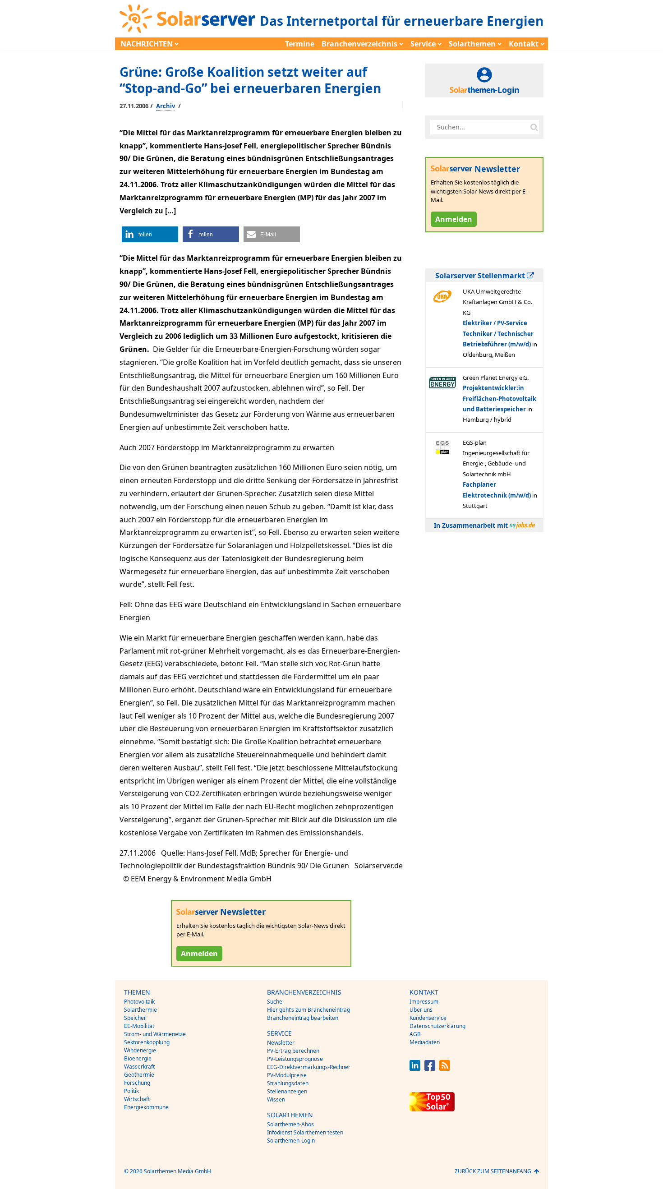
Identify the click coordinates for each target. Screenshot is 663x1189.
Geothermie (139, 1074)
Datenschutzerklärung (437, 1026)
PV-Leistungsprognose (295, 1059)
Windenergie (140, 1050)
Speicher (135, 1018)
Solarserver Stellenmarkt (481, 276)
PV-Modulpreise (287, 1075)
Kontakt (524, 44)
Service (423, 44)
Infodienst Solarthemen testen (305, 1132)
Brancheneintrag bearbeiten (302, 1018)
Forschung (137, 1083)
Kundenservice (428, 1018)
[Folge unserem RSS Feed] (444, 1068)
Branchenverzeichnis (359, 44)
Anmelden (199, 954)
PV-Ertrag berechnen (293, 1051)
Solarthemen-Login (291, 1140)
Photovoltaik (139, 1001)
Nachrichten (146, 44)
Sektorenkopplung (147, 1042)
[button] (150, 234)
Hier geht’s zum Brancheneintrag (308, 1010)
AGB (415, 1034)
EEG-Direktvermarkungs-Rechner (308, 1067)
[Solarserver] (187, 19)
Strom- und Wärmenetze (155, 1034)
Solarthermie (140, 1010)
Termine (299, 44)
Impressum (424, 1001)
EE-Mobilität (139, 1026)
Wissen (276, 1099)
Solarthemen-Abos (290, 1124)
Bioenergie (138, 1058)
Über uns (421, 1010)
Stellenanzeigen (287, 1091)
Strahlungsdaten (287, 1083)
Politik (131, 1091)
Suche (274, 1001)
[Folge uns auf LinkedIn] (415, 1068)
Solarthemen (472, 44)
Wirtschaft (137, 1099)
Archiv (165, 106)
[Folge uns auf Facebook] (429, 1068)
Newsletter (281, 1042)
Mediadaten (425, 1042)
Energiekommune (146, 1107)
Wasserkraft (139, 1066)
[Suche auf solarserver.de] (534, 127)
